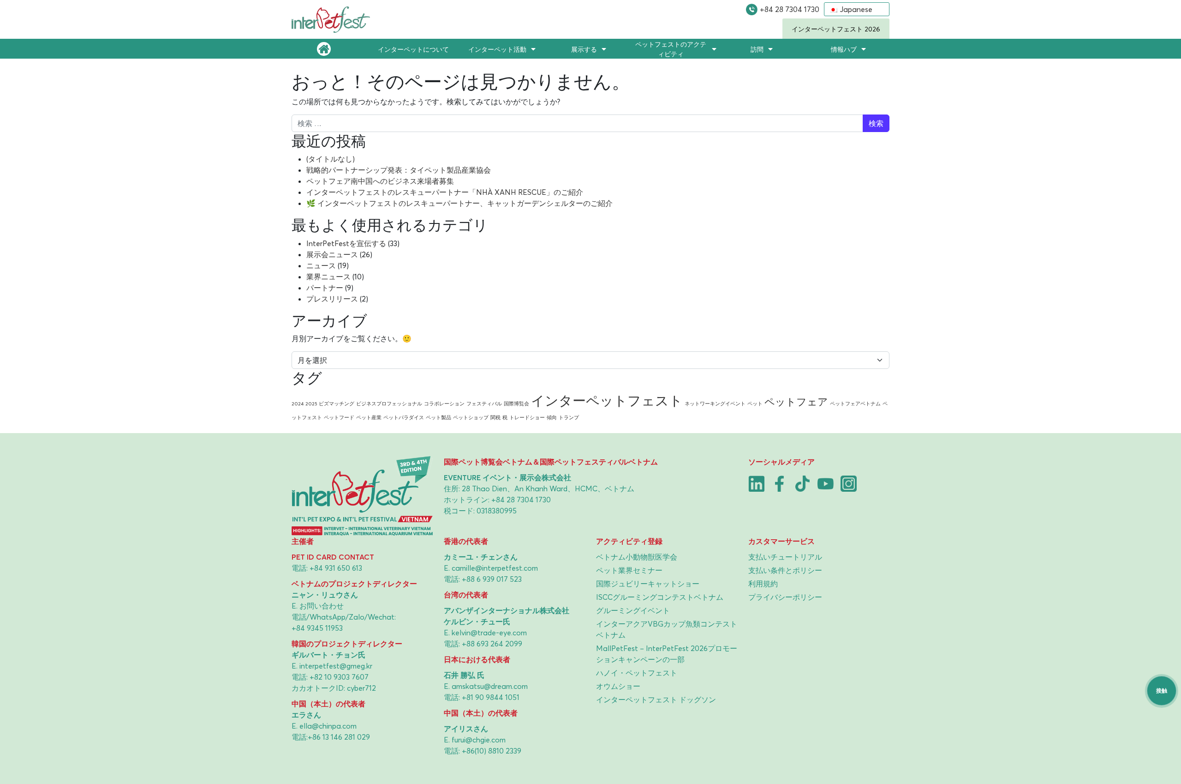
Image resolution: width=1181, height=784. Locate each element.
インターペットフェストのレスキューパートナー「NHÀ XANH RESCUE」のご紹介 (444, 192)
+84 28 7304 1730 (789, 9)
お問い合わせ (321, 605)
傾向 (552, 417)
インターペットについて (413, 49)
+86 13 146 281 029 (339, 737)
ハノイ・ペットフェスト (636, 672)
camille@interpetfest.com (495, 568)
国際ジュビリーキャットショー (647, 583)
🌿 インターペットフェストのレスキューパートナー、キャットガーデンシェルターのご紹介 (459, 203)
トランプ (569, 417)
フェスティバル (484, 403)
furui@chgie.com (479, 739)
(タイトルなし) (330, 158)
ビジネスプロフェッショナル (389, 403)
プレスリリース (332, 298)
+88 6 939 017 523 (492, 579)
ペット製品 (438, 417)
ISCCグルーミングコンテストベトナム (659, 597)
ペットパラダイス (403, 417)
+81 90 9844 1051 (490, 697)
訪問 (757, 49)
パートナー (324, 287)
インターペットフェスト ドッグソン (656, 699)
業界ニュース (328, 276)
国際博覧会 (516, 403)
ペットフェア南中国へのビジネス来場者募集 (380, 181)
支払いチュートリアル (785, 556)
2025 (311, 403)
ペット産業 (369, 417)
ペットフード (339, 417)
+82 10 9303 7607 (339, 676)
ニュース (321, 265)
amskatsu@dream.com (490, 686)
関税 (495, 417)
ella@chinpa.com (328, 725)
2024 (298, 403)
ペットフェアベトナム (855, 403)
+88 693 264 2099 (492, 643)
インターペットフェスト (607, 400)
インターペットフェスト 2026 (836, 29)
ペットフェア (796, 402)
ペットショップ (471, 417)
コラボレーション (444, 403)
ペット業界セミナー (629, 570)
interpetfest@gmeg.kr (335, 665)
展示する (584, 49)
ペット (755, 403)
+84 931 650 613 (336, 568)
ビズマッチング (336, 403)
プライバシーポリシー (785, 597)
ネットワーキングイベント (715, 403)
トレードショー (527, 417)
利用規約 (763, 583)
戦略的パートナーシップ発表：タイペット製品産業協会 (398, 170)
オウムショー (618, 686)
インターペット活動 (497, 49)
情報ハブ (844, 49)
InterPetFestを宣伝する (346, 243)
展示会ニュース (332, 254)
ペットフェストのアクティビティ (670, 49)
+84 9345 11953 (317, 628)
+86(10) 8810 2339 (491, 750)
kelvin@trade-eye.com (489, 632)
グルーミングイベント (633, 610)
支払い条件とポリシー (785, 570)
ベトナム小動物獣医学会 (636, 556)
